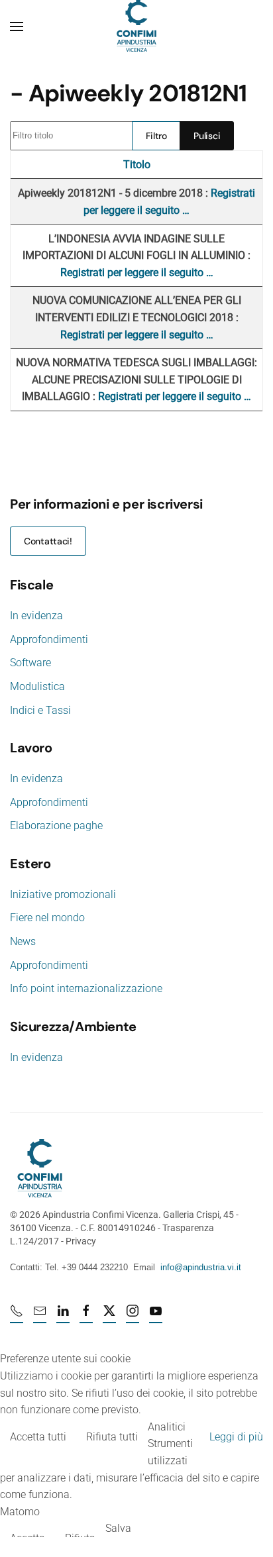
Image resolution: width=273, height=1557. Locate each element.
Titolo (136, 164)
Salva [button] (118, 1528)
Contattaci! (48, 541)
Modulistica (37, 686)
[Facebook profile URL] (86, 1316)
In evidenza (36, 615)
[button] (16, 26)
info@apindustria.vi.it (200, 1267)
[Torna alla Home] (136, 26)
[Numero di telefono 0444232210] (16, 1316)
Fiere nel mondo (47, 917)
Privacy (81, 1241)
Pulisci (206, 136)
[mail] (39, 1316)
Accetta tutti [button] (38, 1437)
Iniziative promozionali (63, 894)
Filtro (156, 136)
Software (30, 662)
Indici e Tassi (40, 710)
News (23, 941)
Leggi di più (236, 1437)
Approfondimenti (49, 639)
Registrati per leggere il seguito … (136, 272)
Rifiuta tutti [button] (112, 1437)
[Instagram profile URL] (132, 1316)
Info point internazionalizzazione (86, 988)
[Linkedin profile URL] (63, 1316)
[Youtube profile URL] (155, 1316)
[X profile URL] (109, 1316)
